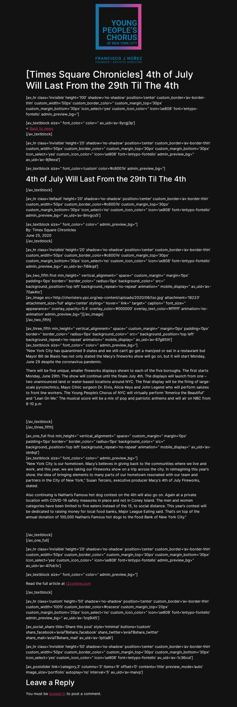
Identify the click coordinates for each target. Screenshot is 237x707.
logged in (57, 693)
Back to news (41, 128)
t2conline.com (78, 583)
